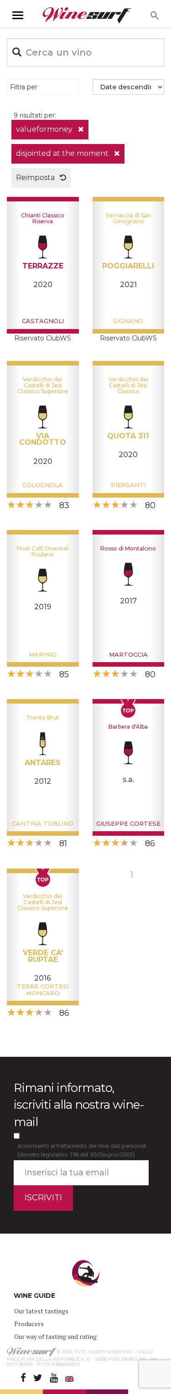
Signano (128, 320)
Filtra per (23, 87)
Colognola (42, 485)
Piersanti (128, 485)
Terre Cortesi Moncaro (43, 989)
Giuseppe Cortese (128, 823)
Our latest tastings (41, 1311)
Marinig (43, 654)
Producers (29, 1323)
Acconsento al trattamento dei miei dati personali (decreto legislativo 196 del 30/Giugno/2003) (81, 1150)
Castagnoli (43, 320)
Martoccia (128, 654)
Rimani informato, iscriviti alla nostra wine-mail (79, 1104)
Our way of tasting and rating (55, 1336)
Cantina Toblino (42, 823)
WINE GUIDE (34, 1295)
